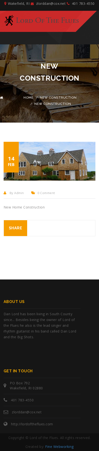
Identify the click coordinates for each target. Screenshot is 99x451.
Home (28, 97)
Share (15, 228)
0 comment (46, 193)
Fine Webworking (59, 446)
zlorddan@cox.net (50, 3)
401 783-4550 (82, 3)
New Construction (58, 97)
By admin (16, 193)
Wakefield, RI (19, 3)
